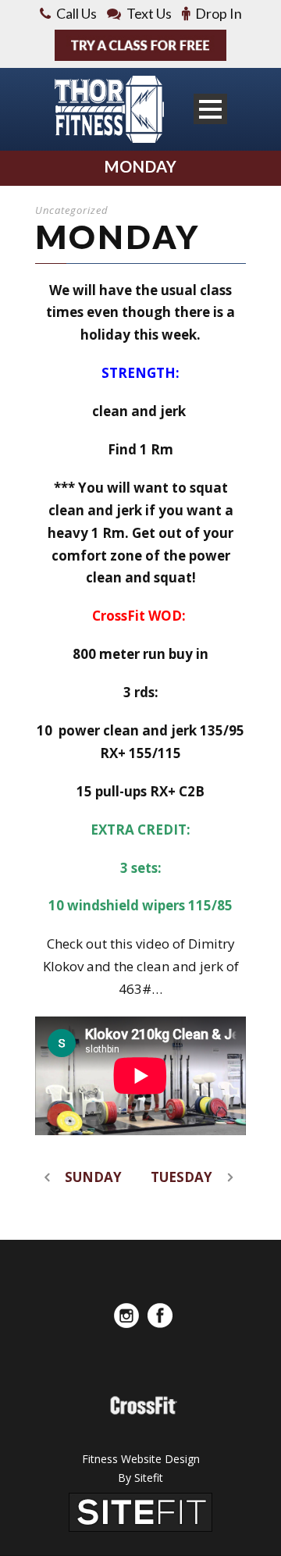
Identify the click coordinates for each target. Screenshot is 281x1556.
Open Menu (210, 109)
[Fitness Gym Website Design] (140, 1511)
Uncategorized (71, 210)
